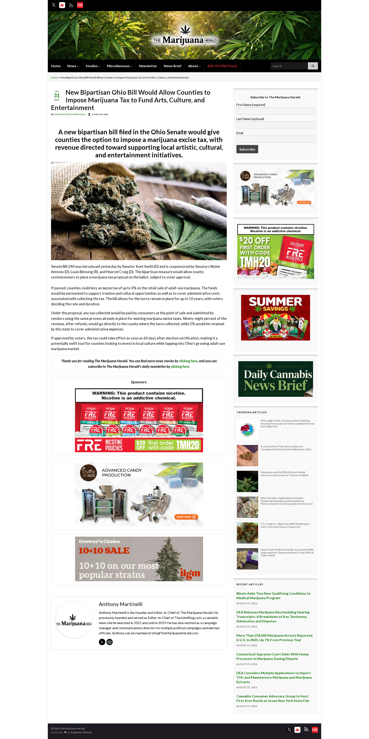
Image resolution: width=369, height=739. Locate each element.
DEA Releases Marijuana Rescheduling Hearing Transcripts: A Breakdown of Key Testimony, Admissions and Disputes (272, 616)
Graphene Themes (81, 732)
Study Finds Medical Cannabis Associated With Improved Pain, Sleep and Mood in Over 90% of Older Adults (287, 552)
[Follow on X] (53, 4)
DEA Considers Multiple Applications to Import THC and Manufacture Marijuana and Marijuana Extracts (274, 677)
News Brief (173, 66)
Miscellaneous (118, 66)
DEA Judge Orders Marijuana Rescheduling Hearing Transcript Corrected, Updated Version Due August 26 (288, 423)
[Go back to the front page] (184, 36)
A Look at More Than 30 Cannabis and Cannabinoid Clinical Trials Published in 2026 (286, 448)
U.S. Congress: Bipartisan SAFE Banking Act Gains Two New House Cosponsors (285, 525)
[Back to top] (359, 729)
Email (239, 133)
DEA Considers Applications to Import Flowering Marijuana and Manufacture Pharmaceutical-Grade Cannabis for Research (287, 500)
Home (56, 66)
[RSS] (71, 4)
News (72, 66)
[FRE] (80, 5)
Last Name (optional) (250, 119)
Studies (92, 66)
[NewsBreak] (62, 5)
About (193, 66)
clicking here (188, 361)
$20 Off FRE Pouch (222, 66)
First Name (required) (250, 105)
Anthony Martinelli (65, 114)
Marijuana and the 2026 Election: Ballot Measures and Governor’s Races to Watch (285, 474)
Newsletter (148, 66)
